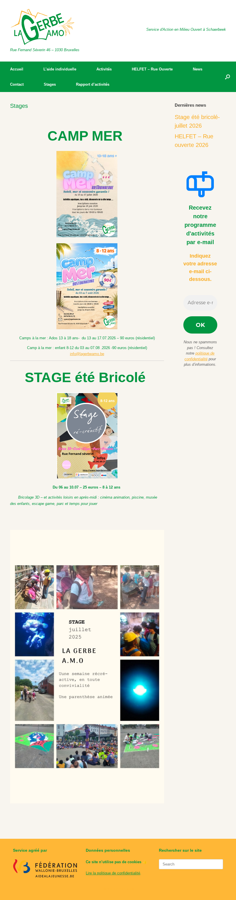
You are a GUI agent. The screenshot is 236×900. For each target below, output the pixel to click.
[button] (227, 77)
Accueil (16, 69)
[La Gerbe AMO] (42, 27)
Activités (104, 69)
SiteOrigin (126, 889)
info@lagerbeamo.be (87, 354)
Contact (17, 84)
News (197, 69)
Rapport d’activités (92, 84)
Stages (50, 84)
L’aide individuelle (59, 69)
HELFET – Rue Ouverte (152, 69)
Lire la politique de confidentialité (113, 873)
